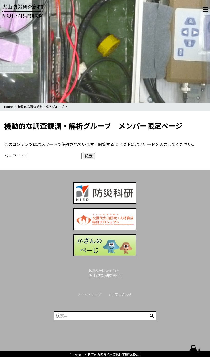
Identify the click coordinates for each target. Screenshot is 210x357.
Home (8, 106)
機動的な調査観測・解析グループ (41, 106)
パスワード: (15, 156)
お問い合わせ (122, 294)
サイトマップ (91, 294)
